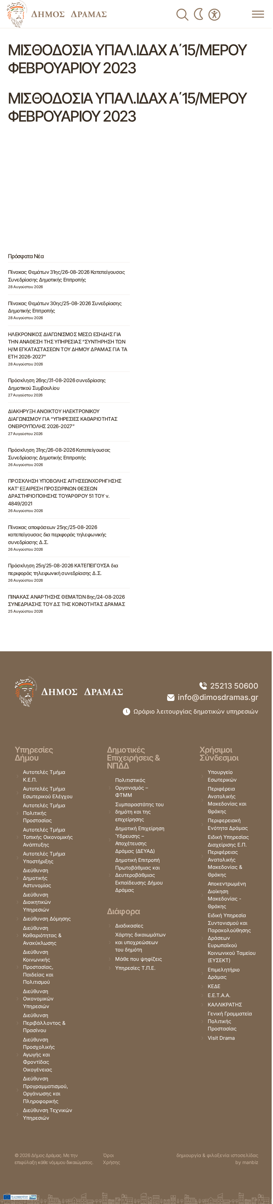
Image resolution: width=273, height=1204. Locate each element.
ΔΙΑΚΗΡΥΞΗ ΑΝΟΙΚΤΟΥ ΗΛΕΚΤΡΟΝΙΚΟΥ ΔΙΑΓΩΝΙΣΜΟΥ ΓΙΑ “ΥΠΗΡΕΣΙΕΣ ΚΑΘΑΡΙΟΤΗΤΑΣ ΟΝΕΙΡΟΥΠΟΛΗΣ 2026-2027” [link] (63, 418)
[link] (57, 14)
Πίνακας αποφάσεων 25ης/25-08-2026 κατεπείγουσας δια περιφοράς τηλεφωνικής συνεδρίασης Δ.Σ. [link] (57, 534)
